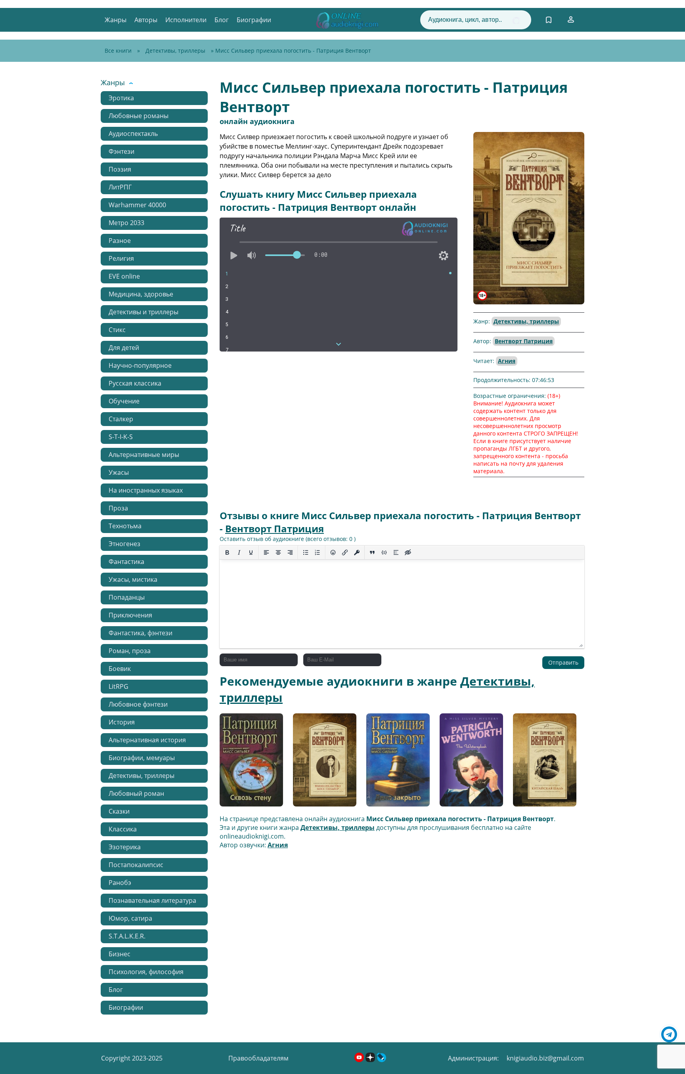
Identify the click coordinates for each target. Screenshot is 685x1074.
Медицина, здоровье (141, 294)
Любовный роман (136, 793)
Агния (506, 361)
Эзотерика (125, 847)
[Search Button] (516, 20)
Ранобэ (120, 882)
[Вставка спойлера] (396, 552)
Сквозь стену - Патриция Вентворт (251, 762)
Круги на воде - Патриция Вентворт (471, 762)
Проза (118, 508)
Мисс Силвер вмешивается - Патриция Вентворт (324, 762)
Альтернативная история (147, 740)
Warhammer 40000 (137, 205)
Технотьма (125, 526)
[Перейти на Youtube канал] (359, 1059)
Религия (121, 258)
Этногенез (124, 543)
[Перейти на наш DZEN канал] (371, 1059)
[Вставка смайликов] (333, 552)
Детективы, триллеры (175, 50)
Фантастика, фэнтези (140, 633)
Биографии (254, 19)
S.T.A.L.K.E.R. (127, 936)
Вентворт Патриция (524, 341)
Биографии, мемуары (142, 757)
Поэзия (120, 169)
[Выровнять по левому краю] (266, 552)
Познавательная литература (152, 900)
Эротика (121, 98)
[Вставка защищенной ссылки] (357, 552)
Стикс (117, 329)
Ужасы (119, 472)
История (122, 722)
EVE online (124, 276)
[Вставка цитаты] (372, 552)
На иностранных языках (146, 490)
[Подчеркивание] (251, 552)
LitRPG (118, 686)
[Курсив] (239, 552)
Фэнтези (121, 151)
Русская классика (135, 383)
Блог (221, 19)
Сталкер (121, 419)
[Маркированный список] (306, 552)
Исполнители (186, 19)
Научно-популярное (140, 365)
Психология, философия (146, 971)
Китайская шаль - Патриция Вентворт (544, 762)
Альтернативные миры (144, 454)
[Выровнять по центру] (278, 552)
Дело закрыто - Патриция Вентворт (397, 762)
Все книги (118, 50)
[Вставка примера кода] (384, 552)
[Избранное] (548, 19)
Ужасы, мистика (133, 579)
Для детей (124, 347)
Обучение (124, 401)
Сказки (119, 811)
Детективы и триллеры (143, 312)
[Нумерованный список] (317, 552)
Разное (120, 240)
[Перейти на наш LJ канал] (381, 1059)
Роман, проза (130, 650)
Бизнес (119, 954)
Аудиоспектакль (133, 133)
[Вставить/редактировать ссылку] (345, 552)
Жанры (115, 19)
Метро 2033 (126, 222)
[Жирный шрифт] (227, 552)
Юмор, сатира (130, 918)
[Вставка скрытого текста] (408, 552)
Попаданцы (127, 597)
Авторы (145, 19)
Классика (123, 829)
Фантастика (126, 561)
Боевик (120, 668)
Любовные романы (138, 115)
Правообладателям (258, 1058)
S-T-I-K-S (121, 436)
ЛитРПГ (120, 187)
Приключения (130, 615)
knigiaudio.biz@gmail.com (545, 1058)
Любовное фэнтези (138, 704)
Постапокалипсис (136, 864)
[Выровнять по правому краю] (290, 552)
